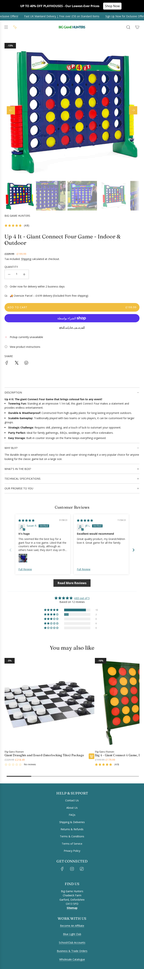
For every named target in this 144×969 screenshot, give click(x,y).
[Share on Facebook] (6, 363)
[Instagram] (72, 868)
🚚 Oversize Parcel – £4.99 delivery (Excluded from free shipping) (49, 295)
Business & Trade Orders (72, 951)
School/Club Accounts (72, 942)
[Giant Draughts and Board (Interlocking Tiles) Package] (49, 703)
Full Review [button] (25, 569)
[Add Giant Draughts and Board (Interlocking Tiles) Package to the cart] (91, 756)
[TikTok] (81, 868)
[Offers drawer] (15, 27)
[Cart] (137, 27)
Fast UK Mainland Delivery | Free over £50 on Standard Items (55, 16)
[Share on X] (16, 363)
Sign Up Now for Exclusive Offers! (119, 16)
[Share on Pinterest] (26, 363)
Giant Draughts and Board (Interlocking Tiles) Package (44, 755)
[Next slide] (133, 550)
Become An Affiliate (72, 925)
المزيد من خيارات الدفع (72, 327)
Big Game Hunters (17, 215)
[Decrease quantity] (9, 274)
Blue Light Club (72, 934)
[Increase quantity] (24, 274)
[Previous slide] (11, 550)
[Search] (128, 27)
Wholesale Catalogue (72, 959)
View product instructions (25, 347)
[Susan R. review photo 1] (22, 558)
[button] (11, 110)
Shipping (26, 259)
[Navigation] (6, 27)
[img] (26, 520)
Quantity (11, 267)
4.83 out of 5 (82, 598)
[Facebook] (62, 868)
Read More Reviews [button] (72, 583)
